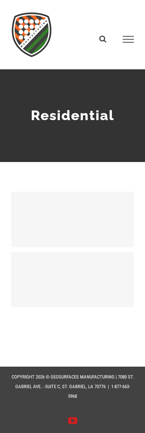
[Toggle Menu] (128, 39)
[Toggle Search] (102, 39)
